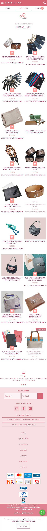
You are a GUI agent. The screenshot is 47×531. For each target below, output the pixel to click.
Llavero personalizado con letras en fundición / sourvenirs (12, 95)
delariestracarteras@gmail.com (31, 419)
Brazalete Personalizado (12, 57)
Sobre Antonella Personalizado (35, 316)
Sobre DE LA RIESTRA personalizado (12, 132)
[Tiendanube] (24, 513)
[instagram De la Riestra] (16, 408)
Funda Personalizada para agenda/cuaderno (35, 279)
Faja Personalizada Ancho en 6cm (35, 205)
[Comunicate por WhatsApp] (42, 512)
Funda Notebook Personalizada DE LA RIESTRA (12, 205)
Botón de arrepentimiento (24, 509)
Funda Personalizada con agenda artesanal (12, 353)
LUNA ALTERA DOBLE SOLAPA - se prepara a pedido (12, 279)
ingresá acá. (36, 507)
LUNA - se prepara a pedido (35, 241)
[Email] (30, 408)
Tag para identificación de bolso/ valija (12, 242)
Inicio (16, 24)
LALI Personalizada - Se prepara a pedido (34, 353)
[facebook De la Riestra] (23, 408)
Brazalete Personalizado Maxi (35, 168)
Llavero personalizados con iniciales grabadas (35, 58)
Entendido (23, 526)
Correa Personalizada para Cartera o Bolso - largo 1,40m (12, 168)
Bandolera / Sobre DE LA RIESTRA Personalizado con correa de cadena (12, 316)
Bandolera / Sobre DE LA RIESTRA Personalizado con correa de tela (35, 95)
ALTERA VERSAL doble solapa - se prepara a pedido (35, 132)
